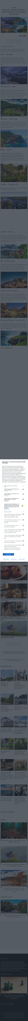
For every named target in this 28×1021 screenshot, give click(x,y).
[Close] (25, 462)
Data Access (14, 559)
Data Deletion (6, 559)
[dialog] (14, 510)
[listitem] (14, 486)
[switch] (23, 489)
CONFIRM (8, 554)
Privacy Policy (22, 559)
